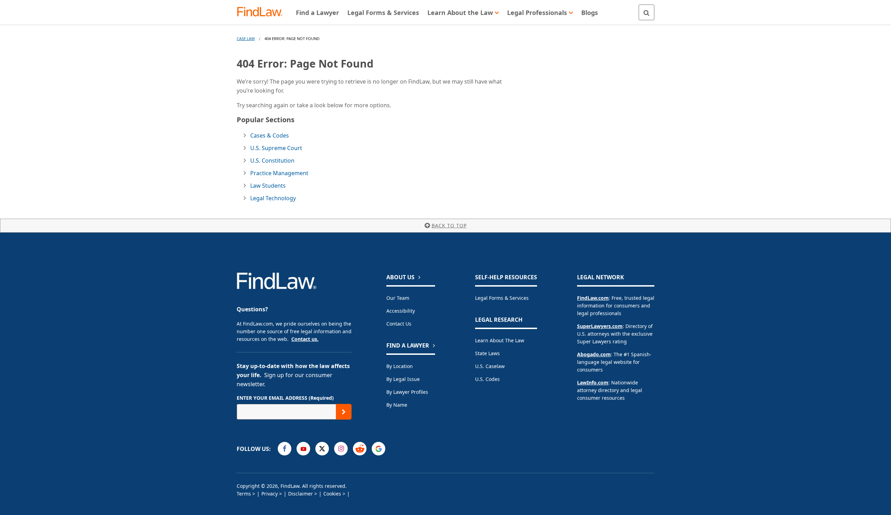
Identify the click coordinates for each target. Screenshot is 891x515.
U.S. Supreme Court (276, 148)
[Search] (646, 12)
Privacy (269, 493)
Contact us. (304, 339)
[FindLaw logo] (262, 12)
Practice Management (279, 173)
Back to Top (449, 225)
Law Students (268, 185)
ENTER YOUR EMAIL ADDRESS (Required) (285, 398)
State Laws (487, 353)
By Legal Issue (403, 379)
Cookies (332, 493)
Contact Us (398, 323)
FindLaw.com (593, 298)
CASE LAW (246, 38)
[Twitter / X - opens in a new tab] (322, 448)
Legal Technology (273, 198)
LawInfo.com (592, 382)
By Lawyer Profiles (407, 392)
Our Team (397, 298)
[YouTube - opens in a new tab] (303, 448)
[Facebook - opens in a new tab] (284, 448)
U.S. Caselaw (490, 366)
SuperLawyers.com (600, 326)
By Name (396, 404)
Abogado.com (594, 354)
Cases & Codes (269, 135)
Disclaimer (300, 493)
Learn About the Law (499, 340)
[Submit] (344, 412)
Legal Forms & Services (502, 298)
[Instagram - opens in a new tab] (341, 448)
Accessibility (400, 310)
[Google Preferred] (378, 448)
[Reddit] (359, 448)
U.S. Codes (487, 379)
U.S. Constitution (272, 160)
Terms (244, 493)
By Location (399, 366)
